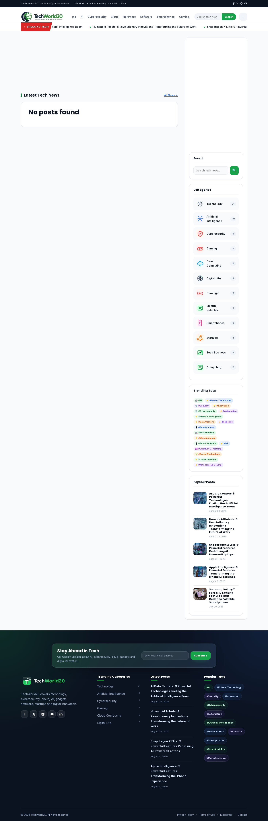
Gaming (184, 16)
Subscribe (200, 655)
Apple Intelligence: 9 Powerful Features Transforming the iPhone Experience (223, 572)
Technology (118, 686)
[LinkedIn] (61, 714)
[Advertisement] (99, 63)
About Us (80, 3)
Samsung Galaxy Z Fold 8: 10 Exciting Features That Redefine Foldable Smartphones (222, 596)
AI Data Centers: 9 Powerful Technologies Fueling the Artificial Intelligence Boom (223, 500)
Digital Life (118, 723)
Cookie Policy (118, 3)
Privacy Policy (185, 814)
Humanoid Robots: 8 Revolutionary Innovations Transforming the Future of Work (130, 26)
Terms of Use (207, 814)
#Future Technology (229, 687)
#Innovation (232, 696)
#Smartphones (215, 740)
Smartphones (166, 16)
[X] (33, 714)
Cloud (115, 16)
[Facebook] (24, 714)
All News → (171, 95)
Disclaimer (226, 814)
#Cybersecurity (216, 704)
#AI (208, 687)
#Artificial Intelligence (220, 722)
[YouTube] (52, 714)
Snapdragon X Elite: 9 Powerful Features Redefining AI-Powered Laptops (223, 549)
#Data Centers (215, 731)
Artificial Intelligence (118, 693)
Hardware (129, 16)
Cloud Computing (118, 715)
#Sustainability (216, 749)
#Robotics (236, 731)
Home (72, 16)
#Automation (214, 713)
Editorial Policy (98, 3)
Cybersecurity (97, 16)
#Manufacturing (216, 758)
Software (146, 16)
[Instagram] (42, 714)
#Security (212, 696)
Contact (242, 814)
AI (82, 16)
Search (228, 16)
